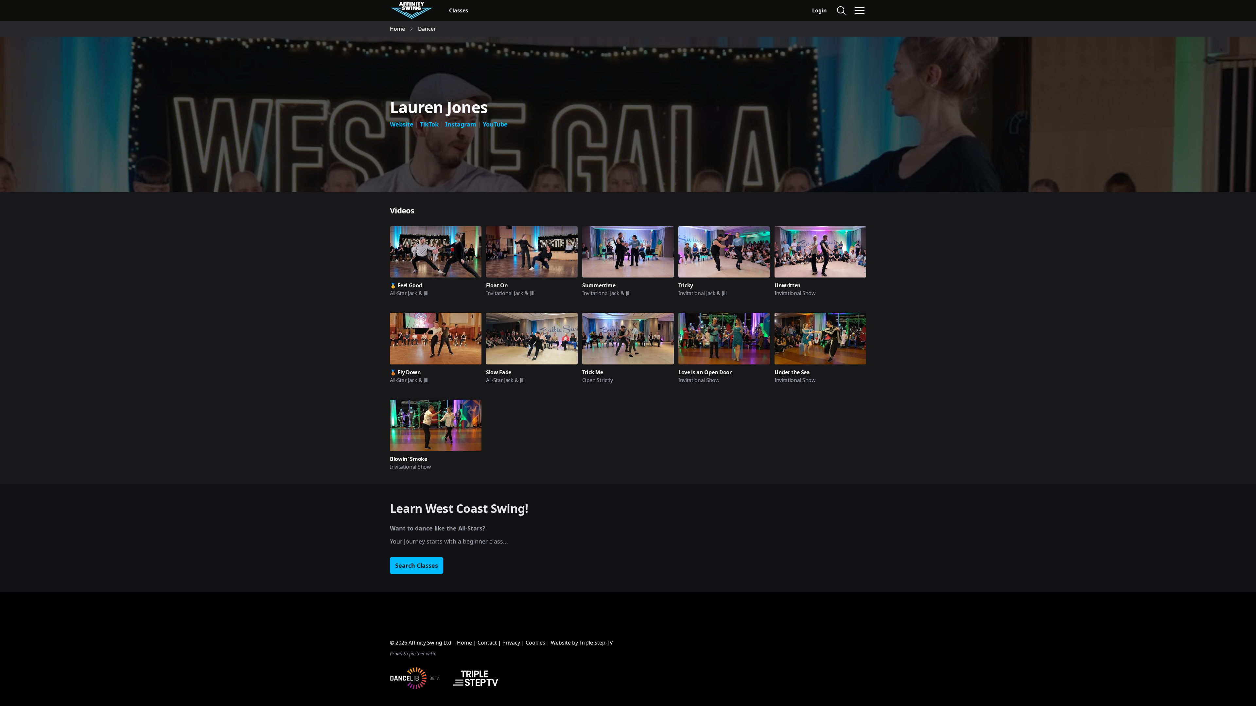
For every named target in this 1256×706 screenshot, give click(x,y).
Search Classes (416, 565)
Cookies (535, 642)
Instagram (460, 124)
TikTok (429, 124)
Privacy (511, 642)
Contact (487, 642)
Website (401, 124)
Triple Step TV (596, 642)
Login (819, 10)
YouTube (495, 124)
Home (464, 642)
